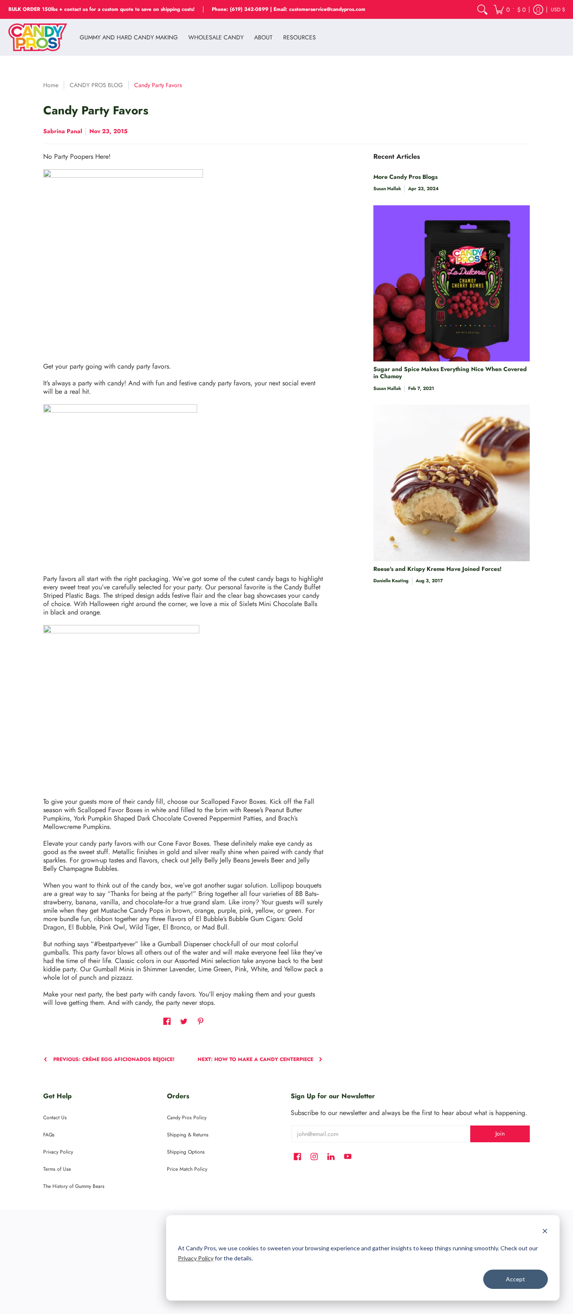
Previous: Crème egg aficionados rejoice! (114, 1059)
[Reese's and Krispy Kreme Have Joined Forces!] (451, 483)
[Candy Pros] (37, 37)
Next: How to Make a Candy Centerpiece (255, 1059)
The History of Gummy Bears (73, 1186)
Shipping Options (186, 1152)
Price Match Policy (187, 1169)
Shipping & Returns (187, 1134)
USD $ (558, 9)
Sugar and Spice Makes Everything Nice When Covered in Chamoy (450, 373)
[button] (509, 9)
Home (50, 85)
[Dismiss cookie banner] (545, 1232)
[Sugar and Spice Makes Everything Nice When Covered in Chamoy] (451, 283)
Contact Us (55, 1117)
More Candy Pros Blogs (405, 177)
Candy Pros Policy (186, 1117)
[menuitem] (482, 9)
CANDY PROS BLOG (96, 85)
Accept (515, 1279)
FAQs (49, 1134)
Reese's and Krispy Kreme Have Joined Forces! (437, 569)
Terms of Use (57, 1169)
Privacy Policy (196, 1258)
